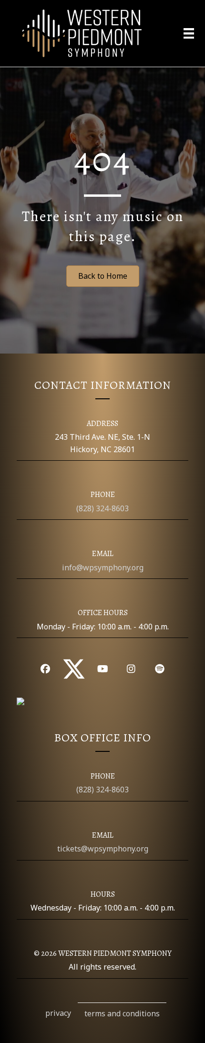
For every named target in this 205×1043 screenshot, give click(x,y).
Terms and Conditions (122, 1013)
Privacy (58, 1013)
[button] (45, 669)
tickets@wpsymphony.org (102, 848)
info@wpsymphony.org (103, 567)
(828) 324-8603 (102, 508)
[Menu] (189, 33)
